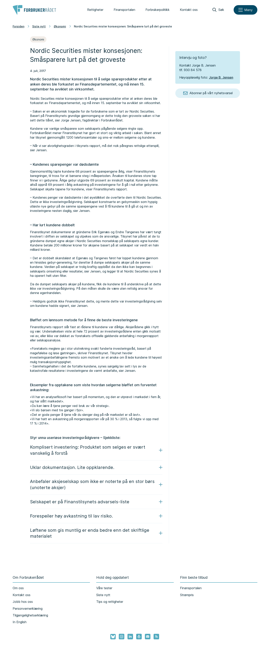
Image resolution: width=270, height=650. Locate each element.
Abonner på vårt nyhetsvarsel (211, 93)
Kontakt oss (189, 10)
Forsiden (18, 26)
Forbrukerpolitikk (157, 10)
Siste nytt (39, 26)
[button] (96, 450)
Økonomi (60, 26)
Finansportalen (124, 10)
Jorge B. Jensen (221, 77)
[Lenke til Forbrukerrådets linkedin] (130, 636)
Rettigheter (95, 10)
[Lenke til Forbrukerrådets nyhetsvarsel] (147, 636)
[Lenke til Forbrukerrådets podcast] (139, 636)
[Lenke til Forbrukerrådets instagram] (121, 636)
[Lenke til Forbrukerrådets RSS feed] (156, 636)
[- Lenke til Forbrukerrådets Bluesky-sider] (112, 637)
